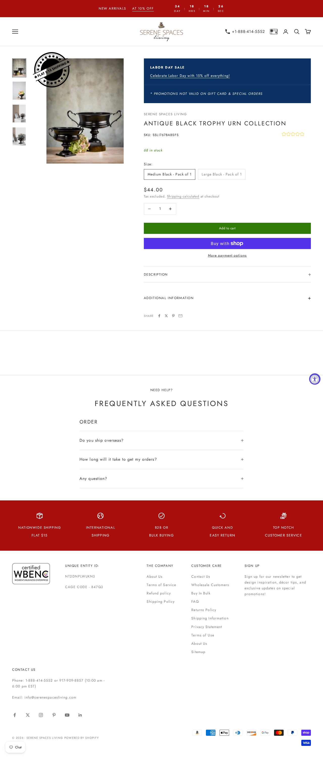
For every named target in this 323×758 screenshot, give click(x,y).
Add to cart (227, 228)
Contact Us (200, 576)
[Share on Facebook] (159, 316)
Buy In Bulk (200, 593)
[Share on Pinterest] (173, 316)
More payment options (227, 255)
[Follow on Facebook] (14, 715)
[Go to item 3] (19, 113)
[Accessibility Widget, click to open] (314, 379)
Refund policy (159, 593)
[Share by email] (180, 316)
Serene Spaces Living (165, 114)
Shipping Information (209, 618)
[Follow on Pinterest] (54, 715)
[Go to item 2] (19, 90)
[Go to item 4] (19, 136)
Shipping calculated (183, 196)
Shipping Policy (161, 601)
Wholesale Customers (210, 584)
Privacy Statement (206, 626)
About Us (155, 576)
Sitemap (198, 651)
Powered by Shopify (81, 738)
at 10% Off (143, 8)
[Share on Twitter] (166, 316)
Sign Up (252, 565)
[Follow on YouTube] (67, 715)
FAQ (195, 601)
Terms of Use (202, 635)
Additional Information (169, 298)
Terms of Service (161, 584)
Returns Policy (203, 609)
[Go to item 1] (19, 67)
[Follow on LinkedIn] (80, 715)
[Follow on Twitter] (27, 715)
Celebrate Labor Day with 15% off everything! (190, 75)
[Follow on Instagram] (40, 715)
